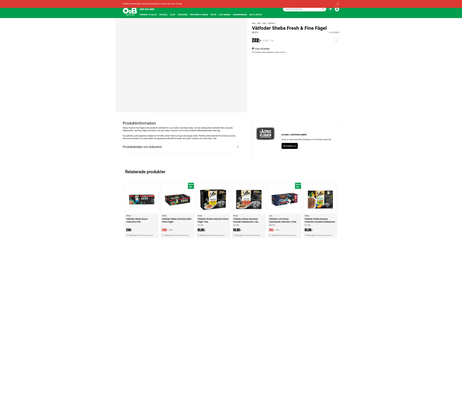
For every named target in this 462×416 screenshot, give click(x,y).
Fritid (213, 14)
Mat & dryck (255, 14)
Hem (253, 23)
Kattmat (271, 23)
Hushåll (163, 14)
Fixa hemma (225, 14)
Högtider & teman (199, 14)
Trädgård (182, 14)
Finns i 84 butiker (262, 48)
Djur (172, 14)
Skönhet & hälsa (148, 14)
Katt (264, 23)
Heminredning (240, 14)
